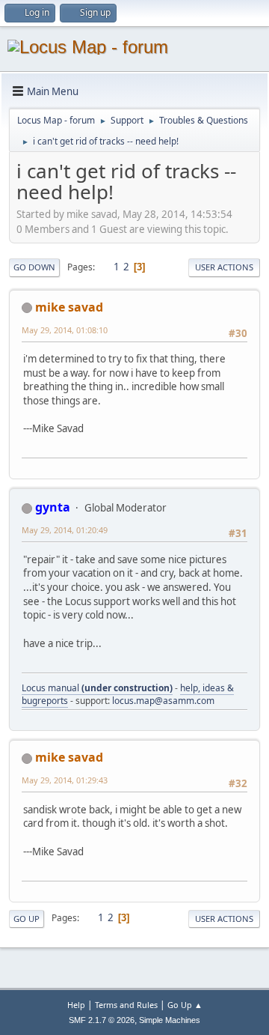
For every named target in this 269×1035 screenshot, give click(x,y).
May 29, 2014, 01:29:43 (65, 780)
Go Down (34, 267)
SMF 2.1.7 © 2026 (101, 1020)
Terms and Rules (126, 1004)
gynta (52, 507)
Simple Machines (169, 1020)
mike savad (69, 307)
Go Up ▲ (184, 1004)
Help (76, 1004)
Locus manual (97, 688)
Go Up (26, 918)
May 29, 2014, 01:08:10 (65, 330)
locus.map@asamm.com (163, 700)
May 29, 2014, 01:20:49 (65, 529)
